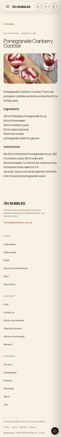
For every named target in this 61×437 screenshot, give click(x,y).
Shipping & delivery (13, 328)
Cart (6, 404)
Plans (6, 276)
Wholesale (9, 388)
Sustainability (10, 372)
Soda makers (10, 244)
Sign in (7, 396)
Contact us (9, 312)
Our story (8, 364)
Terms (14, 427)
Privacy (6, 427)
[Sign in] (45, 6)
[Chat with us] (55, 431)
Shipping (32, 427)
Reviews (8, 380)
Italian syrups (10, 252)
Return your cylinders (14, 320)
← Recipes (9, 24)
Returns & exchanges (14, 336)
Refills (6, 260)
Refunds (22, 427)
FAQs (6, 304)
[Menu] (7, 6)
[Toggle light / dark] (38, 6)
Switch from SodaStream (16, 268)
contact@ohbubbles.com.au (18, 222)
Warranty (8, 344)
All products (9, 284)
